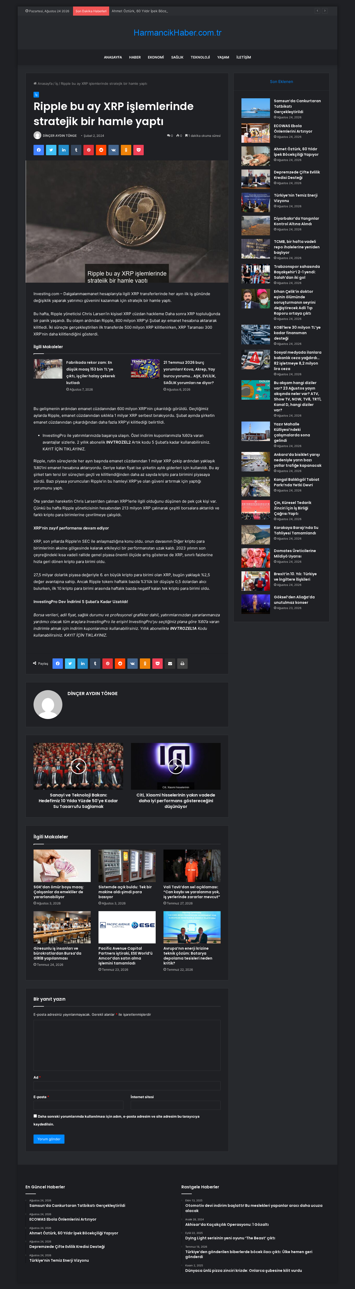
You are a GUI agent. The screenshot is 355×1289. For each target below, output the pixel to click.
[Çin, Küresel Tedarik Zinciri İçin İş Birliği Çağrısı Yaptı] (255, 510)
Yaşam (223, 57)
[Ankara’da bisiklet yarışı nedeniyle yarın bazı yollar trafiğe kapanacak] (255, 461)
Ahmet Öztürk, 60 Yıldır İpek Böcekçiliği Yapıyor (150, 11)
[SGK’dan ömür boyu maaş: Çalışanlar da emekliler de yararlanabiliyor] (62, 866)
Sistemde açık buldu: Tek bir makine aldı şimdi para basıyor (125, 891)
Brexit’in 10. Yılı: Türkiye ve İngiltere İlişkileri (295, 576)
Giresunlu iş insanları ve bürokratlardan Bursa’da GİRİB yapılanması (57, 953)
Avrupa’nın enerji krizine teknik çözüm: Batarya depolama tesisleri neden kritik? (187, 956)
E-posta (41, 1097)
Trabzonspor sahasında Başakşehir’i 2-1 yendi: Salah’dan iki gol (297, 272)
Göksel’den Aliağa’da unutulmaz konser (294, 599)
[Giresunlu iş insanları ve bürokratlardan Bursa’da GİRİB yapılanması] (62, 927)
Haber (135, 57)
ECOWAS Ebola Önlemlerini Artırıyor (293, 128)
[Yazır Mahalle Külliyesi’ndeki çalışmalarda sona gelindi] (255, 431)
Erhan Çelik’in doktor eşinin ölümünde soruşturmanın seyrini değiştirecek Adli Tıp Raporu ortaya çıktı (294, 302)
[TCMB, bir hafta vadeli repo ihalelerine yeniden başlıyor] (255, 248)
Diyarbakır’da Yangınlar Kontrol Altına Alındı (296, 221)
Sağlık (177, 57)
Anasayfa (113, 57)
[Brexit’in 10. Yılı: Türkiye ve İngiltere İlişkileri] (255, 581)
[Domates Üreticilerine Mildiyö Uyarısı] (255, 558)
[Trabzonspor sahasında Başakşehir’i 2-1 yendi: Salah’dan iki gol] (255, 273)
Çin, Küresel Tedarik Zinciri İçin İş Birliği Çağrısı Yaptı (292, 508)
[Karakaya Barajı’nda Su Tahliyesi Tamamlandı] (255, 535)
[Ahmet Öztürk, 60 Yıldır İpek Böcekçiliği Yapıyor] (255, 156)
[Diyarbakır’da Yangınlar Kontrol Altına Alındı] (255, 225)
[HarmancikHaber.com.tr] (177, 32)
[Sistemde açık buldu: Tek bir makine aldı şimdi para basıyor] (127, 866)
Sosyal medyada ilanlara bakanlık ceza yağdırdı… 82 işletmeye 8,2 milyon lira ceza (297, 360)
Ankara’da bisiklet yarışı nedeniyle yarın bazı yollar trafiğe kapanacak (297, 460)
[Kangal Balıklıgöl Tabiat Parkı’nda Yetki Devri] (255, 486)
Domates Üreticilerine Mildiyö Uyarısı (295, 553)
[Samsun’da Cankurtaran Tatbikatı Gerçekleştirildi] (255, 108)
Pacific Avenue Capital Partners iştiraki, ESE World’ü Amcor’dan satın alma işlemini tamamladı (125, 956)
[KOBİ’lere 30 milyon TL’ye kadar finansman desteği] (255, 334)
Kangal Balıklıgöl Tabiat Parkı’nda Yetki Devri (296, 482)
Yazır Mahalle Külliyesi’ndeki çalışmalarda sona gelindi (292, 432)
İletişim (243, 57)
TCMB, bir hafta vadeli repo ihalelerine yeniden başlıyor (297, 247)
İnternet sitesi (142, 1097)
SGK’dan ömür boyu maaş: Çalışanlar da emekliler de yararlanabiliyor (59, 891)
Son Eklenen (281, 81)
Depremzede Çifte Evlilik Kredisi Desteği (297, 175)
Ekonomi (156, 57)
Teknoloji (200, 57)
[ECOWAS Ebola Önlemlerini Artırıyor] (255, 133)
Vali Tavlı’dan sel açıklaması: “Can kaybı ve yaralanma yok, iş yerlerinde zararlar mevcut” (191, 891)
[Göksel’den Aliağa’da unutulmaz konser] (255, 604)
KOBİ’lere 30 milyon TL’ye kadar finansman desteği (297, 333)
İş (56, 83)
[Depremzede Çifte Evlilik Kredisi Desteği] (255, 179)
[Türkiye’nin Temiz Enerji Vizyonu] (255, 202)
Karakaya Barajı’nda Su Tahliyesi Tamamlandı (296, 530)
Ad (37, 1077)
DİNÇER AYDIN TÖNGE (60, 136)
